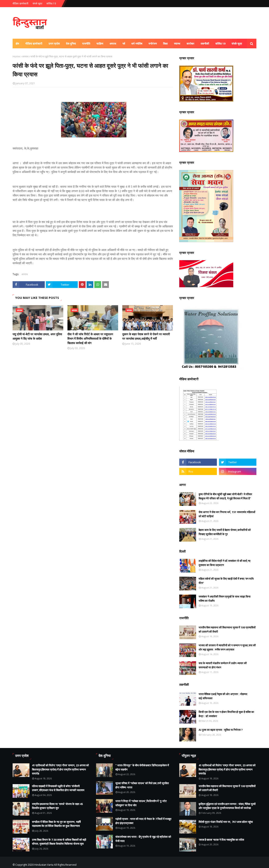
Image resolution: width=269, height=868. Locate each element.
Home (16, 56)
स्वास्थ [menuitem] (177, 43)
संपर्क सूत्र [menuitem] (237, 43)
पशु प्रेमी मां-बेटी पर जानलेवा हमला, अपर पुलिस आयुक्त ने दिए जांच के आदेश (37, 336)
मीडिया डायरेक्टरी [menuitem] (33, 43)
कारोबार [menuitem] (190, 43)
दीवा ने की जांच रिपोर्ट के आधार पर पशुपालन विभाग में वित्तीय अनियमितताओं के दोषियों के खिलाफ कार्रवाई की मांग (90, 338)
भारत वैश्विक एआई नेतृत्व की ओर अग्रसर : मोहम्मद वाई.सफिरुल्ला (223, 696)
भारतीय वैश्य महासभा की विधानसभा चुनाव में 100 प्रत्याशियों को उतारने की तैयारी (227, 629)
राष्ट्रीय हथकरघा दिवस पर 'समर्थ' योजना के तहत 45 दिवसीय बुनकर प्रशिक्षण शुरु (57, 806)
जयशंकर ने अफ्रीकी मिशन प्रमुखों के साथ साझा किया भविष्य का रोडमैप (225, 599)
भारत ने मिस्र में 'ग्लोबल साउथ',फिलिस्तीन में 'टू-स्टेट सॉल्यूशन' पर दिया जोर (141, 803)
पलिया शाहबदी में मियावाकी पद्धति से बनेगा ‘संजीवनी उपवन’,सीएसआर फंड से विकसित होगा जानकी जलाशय (58, 788)
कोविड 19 (51, 3)
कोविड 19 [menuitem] (220, 43)
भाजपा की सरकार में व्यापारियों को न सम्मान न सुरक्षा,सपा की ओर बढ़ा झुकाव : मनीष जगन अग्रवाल (227, 647)
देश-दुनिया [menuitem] (71, 43)
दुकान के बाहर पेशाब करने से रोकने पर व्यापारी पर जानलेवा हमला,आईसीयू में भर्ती (146, 336)
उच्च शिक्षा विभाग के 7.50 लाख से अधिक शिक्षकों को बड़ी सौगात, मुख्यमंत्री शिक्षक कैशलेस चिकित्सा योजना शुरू (59, 842)
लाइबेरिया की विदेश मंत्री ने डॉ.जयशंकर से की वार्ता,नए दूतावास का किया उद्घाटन (225, 563)
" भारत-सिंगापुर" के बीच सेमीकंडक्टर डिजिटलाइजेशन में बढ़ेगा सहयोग (142, 767)
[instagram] (237, 471)
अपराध (25, 56)
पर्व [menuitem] (124, 43)
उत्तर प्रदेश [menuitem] (54, 43)
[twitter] (237, 462)
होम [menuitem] (17, 43)
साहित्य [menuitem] (99, 43)
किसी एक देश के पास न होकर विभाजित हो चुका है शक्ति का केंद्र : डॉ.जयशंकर (226, 714)
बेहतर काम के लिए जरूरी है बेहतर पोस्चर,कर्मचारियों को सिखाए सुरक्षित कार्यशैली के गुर (225, 532)
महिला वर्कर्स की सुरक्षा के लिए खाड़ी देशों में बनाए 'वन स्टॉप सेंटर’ (226, 581)
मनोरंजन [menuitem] (153, 43)
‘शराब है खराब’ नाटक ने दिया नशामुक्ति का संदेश (221, 840)
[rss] (198, 471)
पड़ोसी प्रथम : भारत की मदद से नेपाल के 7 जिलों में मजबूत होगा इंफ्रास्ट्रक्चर (143, 821)
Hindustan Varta (43, 865)
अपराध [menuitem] (112, 43)
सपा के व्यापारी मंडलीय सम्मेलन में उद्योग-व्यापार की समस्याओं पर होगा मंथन (223, 665)
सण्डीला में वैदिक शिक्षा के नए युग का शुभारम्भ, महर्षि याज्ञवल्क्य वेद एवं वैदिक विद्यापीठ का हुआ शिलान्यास (56, 824)
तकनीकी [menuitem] (205, 43)
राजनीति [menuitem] (86, 43)
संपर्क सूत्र (37, 3)
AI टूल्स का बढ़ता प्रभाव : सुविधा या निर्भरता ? (221, 730)
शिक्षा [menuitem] (165, 43)
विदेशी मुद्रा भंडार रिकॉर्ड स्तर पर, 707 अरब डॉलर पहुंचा (226, 822)
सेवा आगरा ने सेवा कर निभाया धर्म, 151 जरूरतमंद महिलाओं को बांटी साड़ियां (227, 514)
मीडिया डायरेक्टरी (20, 3)
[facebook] (198, 462)
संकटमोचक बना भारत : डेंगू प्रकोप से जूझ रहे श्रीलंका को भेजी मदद (143, 839)
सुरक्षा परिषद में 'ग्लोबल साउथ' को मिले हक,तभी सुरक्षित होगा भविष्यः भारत (142, 785)
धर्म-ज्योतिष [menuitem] (136, 43)
